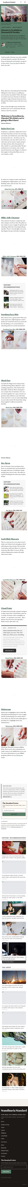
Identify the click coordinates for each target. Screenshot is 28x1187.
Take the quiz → (9, 650)
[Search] (21, 2)
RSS (10, 1177)
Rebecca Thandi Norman (14, 42)
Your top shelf (14, 63)
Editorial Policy (5, 1150)
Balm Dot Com (7, 128)
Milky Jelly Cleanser (10, 217)
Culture (3, 1130)
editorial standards (16, 827)
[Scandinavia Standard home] (9, 2)
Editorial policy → (7, 796)
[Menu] (25, 2)
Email (13, 52)
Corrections (4, 1153)
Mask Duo (5, 380)
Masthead (3, 1148)
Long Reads (4, 1136)
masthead (3, 828)
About (2, 1145)
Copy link (7, 52)
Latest (2, 1138)
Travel (2, 1127)
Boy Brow (5, 463)
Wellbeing (3, 1133)
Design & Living (5, 1124)
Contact (3, 1156)
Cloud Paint (6, 608)
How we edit (12, 47)
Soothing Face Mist (9, 314)
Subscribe (14, 814)
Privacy (24, 1184)
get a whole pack (6, 185)
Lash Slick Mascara (10, 539)
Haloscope (6, 709)
